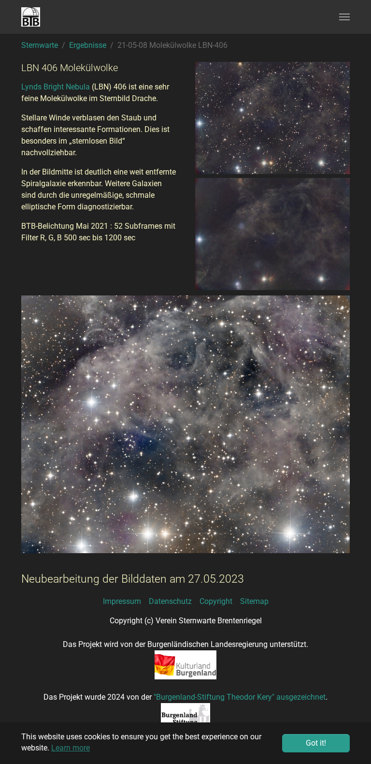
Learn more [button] (70, 747)
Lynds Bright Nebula (55, 86)
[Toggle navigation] (344, 17)
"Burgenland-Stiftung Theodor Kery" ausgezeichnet (240, 697)
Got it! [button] (316, 743)
